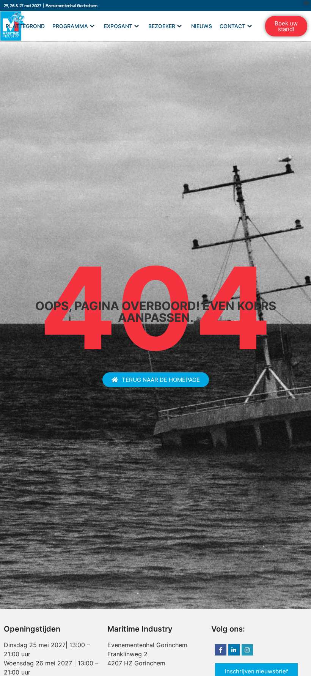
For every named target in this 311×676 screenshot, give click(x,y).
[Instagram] (247, 650)
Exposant (118, 26)
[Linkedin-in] (234, 650)
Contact (232, 26)
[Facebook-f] (220, 650)
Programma (70, 26)
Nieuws (201, 26)
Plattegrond (25, 26)
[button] (286, 26)
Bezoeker (161, 26)
